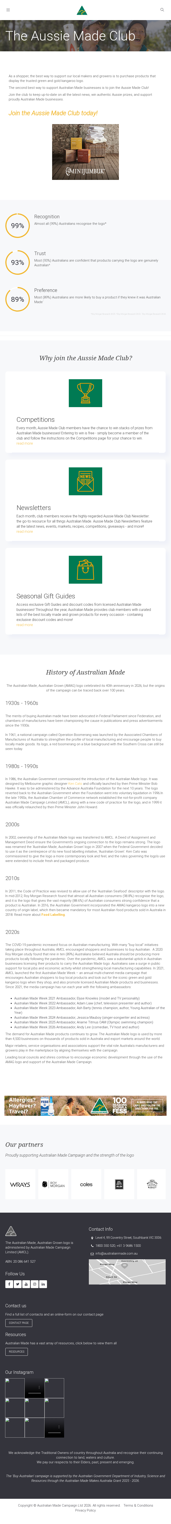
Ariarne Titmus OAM (91, 1022)
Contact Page (19, 1322)
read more (24, 443)
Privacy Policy (85, 1510)
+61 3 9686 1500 (128, 1246)
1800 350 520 (105, 1246)
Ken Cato (75, 784)
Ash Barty (84, 1008)
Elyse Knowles (87, 998)
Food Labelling (53, 915)
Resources (16, 1351)
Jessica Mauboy (89, 1018)
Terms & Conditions (138, 1505)
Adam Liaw (85, 1003)
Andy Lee (84, 1027)
